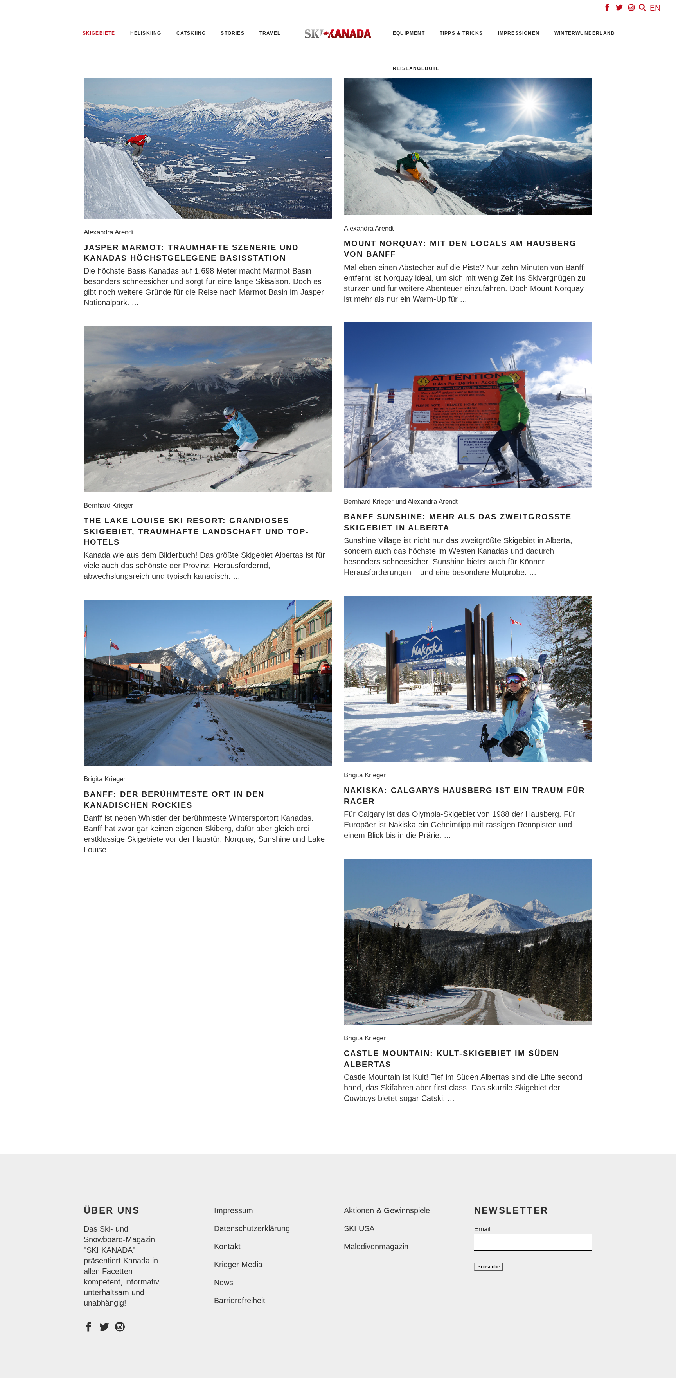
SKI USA (359, 1228)
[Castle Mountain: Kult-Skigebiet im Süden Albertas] (468, 942)
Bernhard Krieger (110, 505)
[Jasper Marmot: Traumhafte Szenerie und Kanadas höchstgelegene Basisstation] (208, 148)
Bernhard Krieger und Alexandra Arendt (403, 501)
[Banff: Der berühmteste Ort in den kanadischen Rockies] (208, 683)
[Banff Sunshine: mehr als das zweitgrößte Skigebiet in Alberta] (468, 405)
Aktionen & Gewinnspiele (387, 1210)
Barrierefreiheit (239, 1300)
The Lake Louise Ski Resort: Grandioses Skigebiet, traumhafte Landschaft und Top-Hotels (196, 531)
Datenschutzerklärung (252, 1228)
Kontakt (227, 1246)
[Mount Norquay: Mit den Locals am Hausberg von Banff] (468, 146)
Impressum (233, 1210)
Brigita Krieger (367, 775)
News (223, 1282)
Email (482, 1229)
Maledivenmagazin (376, 1246)
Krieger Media (238, 1264)
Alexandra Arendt (111, 232)
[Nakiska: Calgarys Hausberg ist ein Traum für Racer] (468, 679)
